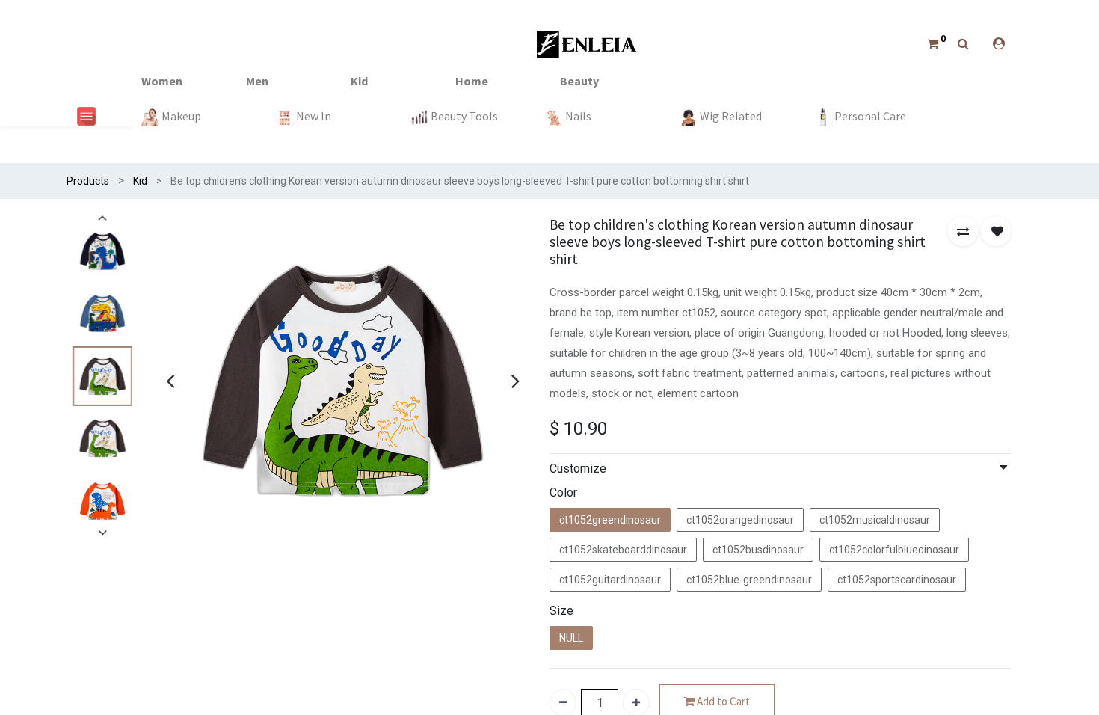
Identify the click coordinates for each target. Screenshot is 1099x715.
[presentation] (170, 380)
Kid (140, 181)
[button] (963, 231)
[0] (932, 43)
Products (88, 181)
